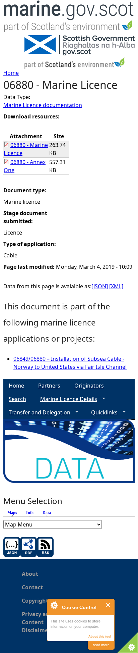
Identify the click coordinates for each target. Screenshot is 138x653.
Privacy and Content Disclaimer (37, 622)
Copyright (35, 600)
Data (47, 512)
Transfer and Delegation (36, 412)
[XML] (116, 286)
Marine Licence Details (66, 399)
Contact (32, 587)
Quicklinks (102, 412)
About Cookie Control (54, 605)
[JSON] (99, 286)
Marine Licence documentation (42, 105)
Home (11, 73)
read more (101, 645)
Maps (13, 512)
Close (108, 605)
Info (29, 512)
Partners (49, 385)
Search (17, 399)
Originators (89, 385)
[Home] (69, 17)
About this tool (99, 636)
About (30, 573)
